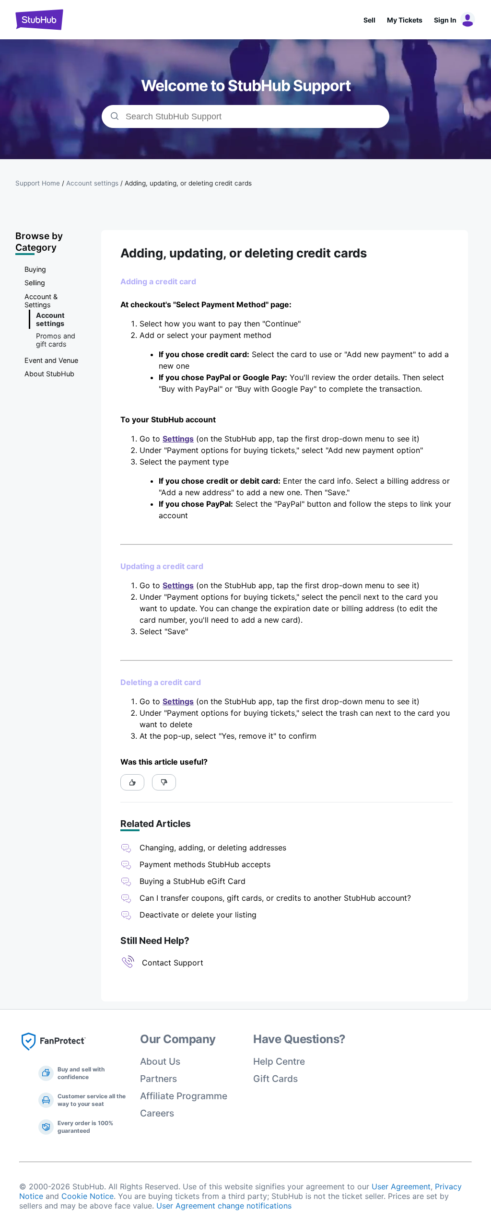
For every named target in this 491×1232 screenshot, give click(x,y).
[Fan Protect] (53, 1053)
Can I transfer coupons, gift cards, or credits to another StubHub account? (275, 898)
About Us (160, 1061)
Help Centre (279, 1061)
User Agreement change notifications (224, 1205)
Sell (369, 20)
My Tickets (404, 20)
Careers (157, 1113)
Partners (158, 1078)
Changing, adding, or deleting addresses (213, 847)
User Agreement (401, 1186)
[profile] (466, 19)
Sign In (445, 20)
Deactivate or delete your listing (198, 914)
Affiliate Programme (183, 1096)
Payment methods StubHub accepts (205, 864)
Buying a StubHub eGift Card (193, 881)
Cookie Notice (87, 1196)
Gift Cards (275, 1078)
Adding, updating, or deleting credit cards (188, 183)
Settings (178, 438)
